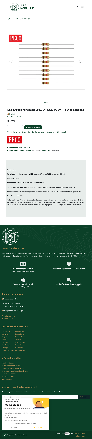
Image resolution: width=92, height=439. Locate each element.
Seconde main (20, 345)
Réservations (20, 337)
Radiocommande (8, 350)
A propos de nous (8, 376)
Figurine (4, 339)
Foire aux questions (9, 374)
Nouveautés (19, 331)
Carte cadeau (20, 342)
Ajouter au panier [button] (34, 127)
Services (18, 339)
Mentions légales (8, 363)
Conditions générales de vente (13, 368)
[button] (11, 61)
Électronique (26, 19)
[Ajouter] (20, 127)
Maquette (5, 337)
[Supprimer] (9, 127)
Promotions (19, 334)
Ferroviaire (6, 331)
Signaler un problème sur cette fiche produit (50, 132)
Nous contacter (7, 379)
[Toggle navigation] (82, 6)
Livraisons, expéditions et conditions (15, 371)
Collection (19, 348)
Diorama (5, 334)
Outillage (5, 348)
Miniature (5, 342)
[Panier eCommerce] (77, 6)
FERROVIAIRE (14, 19)
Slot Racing (6, 345)
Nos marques (20, 350)
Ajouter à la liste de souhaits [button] (20, 132)
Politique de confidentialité (11, 366)
